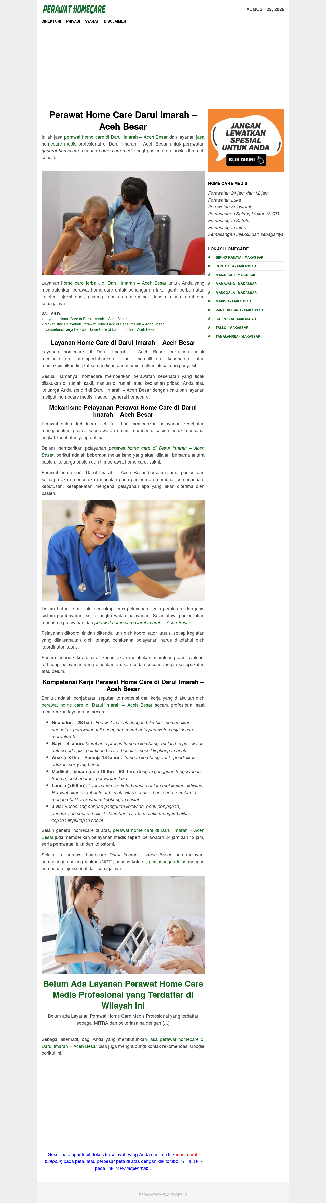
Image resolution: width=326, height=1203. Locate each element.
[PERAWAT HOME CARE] (74, 8)
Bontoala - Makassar (236, 265)
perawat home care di (116, 136)
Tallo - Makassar (232, 327)
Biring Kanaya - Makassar (239, 257)
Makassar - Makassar (236, 274)
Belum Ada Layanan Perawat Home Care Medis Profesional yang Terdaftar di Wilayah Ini (123, 994)
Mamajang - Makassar (236, 283)
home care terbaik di (113, 282)
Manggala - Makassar (236, 292)
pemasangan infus (167, 861)
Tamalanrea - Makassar (238, 336)
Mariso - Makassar (233, 301)
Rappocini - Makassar (236, 318)
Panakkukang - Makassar (239, 310)
